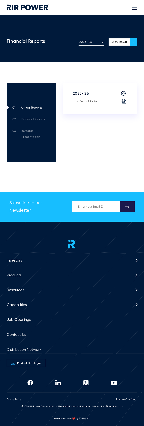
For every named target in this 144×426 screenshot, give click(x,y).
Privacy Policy (14, 399)
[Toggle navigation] (133, 7)
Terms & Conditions (126, 399)
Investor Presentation (26, 134)
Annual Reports (27, 107)
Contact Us (16, 334)
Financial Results (28, 119)
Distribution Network (24, 349)
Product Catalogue (29, 363)
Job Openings (19, 319)
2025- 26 (81, 93)
